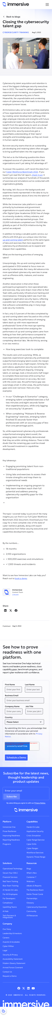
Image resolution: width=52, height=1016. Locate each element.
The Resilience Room (35, 890)
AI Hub (5, 911)
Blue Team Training (10, 885)
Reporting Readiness (11, 840)
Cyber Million (8, 946)
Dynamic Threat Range (36, 857)
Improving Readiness (11, 835)
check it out (37, 175)
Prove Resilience (9, 831)
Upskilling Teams (10, 907)
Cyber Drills (31, 844)
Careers (6, 937)
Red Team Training (10, 881)
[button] (46, 4)
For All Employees (10, 894)
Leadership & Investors (12, 933)
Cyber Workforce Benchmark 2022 (22, 172)
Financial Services (10, 877)
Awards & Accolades (11, 942)
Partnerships (32, 898)
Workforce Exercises (35, 852)
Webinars (31, 881)
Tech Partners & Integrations (9, 916)
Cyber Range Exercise (35, 840)
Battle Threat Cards (35, 894)
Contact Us (7, 972)
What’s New (32, 873)
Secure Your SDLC (10, 873)
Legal (5, 950)
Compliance (8, 903)
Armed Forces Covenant (13, 967)
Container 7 (31, 877)
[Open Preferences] (4, 1011)
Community (31, 911)
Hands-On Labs (33, 827)
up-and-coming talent (13, 240)
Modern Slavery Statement (14, 963)
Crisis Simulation (34, 835)
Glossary (30, 903)
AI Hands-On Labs (10, 890)
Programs (7, 844)
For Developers (9, 898)
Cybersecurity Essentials (37, 907)
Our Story (7, 929)
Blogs (29, 868)
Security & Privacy (10, 954)
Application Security (35, 831)
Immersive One (9, 827)
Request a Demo (9, 976)
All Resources (32, 915)
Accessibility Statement (13, 959)
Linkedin (15, 595)
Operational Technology (12, 868)
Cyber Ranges (32, 848)
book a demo (21, 578)
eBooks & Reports (34, 885)
